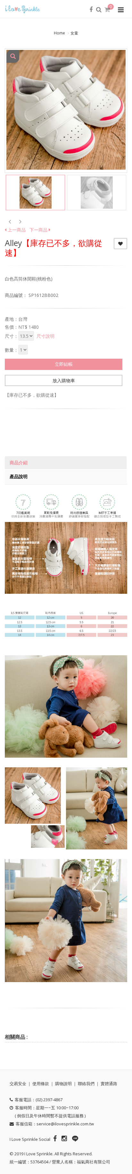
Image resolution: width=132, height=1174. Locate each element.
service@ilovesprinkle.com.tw (65, 1124)
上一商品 (16, 230)
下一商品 (39, 230)
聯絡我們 (86, 1083)
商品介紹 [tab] (19, 462)
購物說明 (63, 1083)
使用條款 (40, 1083)
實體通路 (109, 1083)
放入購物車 (64, 380)
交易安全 (18, 1083)
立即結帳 (64, 364)
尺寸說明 (45, 336)
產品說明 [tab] (19, 476)
